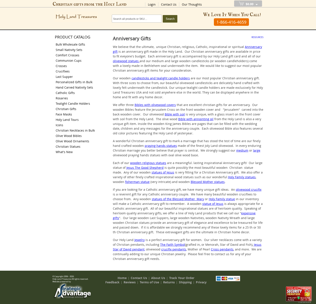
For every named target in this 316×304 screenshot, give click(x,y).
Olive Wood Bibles (69, 136)
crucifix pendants (173, 249)
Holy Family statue (222, 199)
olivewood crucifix (248, 189)
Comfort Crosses (67, 55)
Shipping (185, 282)
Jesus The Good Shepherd (145, 168)
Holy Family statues (242, 177)
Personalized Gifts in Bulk (74, 82)
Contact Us (168, 4)
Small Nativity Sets (69, 50)
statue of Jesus (212, 204)
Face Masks (64, 114)
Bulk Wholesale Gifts (70, 44)
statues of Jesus (163, 172)
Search (170, 18)
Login (152, 4)
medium (242, 150)
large (256, 150)
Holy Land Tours (67, 120)
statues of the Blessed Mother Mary (178, 199)
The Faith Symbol (172, 245)
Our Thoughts (192, 4)
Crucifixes (63, 71)
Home (122, 278)
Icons (59, 125)
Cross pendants (222, 249)
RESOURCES (257, 37)
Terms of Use (149, 282)
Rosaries (62, 98)
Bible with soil (175, 114)
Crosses (61, 66)
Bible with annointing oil (195, 119)
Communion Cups (68, 60)
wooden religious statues (148, 163)
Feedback (112, 282)
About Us (158, 278)
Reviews (130, 282)
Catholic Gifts (65, 93)
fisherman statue (137, 182)
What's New (64, 152)
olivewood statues (126, 61)
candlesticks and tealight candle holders (161, 78)
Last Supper (64, 77)
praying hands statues (161, 146)
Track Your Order (181, 278)
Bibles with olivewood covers (155, 105)
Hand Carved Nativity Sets (74, 87)
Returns (169, 282)
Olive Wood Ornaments (72, 141)
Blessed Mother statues (208, 182)
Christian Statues (68, 146)
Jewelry (139, 240)
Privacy (201, 282)
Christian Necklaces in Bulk (75, 130)
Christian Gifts (66, 109)
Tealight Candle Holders (73, 103)
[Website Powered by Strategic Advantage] (72, 297)
